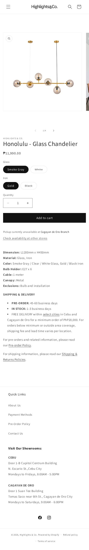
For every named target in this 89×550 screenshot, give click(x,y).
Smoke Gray (15, 169)
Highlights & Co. (28, 534)
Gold (10, 186)
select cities (51, 314)
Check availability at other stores (25, 238)
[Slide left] (35, 130)
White (41, 170)
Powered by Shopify (48, 534)
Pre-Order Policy (19, 424)
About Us (14, 405)
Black (31, 186)
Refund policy (70, 534)
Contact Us (15, 433)
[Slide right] (53, 130)
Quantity (8, 195)
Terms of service (46, 541)
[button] (8, 6)
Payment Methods (20, 414)
